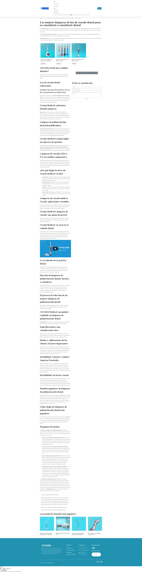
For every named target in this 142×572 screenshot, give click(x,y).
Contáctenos (56, 10)
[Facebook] (97, 562)
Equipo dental (56, 6)
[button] (71, 15)
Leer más (43, 63)
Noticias (55, 8)
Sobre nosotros (56, 3)
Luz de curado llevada (70, 550)
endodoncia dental (69, 548)
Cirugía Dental (69, 552)
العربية (6, 568)
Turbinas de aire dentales (70, 554)
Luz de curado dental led (47, 18)
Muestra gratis (56, 12)
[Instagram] (99, 562)
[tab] (55, 494)
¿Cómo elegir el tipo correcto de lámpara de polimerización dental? (54, 509)
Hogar (55, 1)
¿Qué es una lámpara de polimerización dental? (50, 494)
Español (2, 567)
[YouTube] (101, 562)
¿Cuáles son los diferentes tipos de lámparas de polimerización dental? (54, 507)
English (2, 568)
